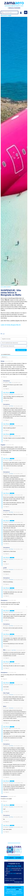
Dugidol (10, 460)
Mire (10, 663)
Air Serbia (7, 324)
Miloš (10, 728)
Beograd (13, 324)
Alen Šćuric (11, 406)
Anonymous (11, 394)
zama (14, 2)
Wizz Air (18, 324)
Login (3, 333)
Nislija (10, 382)
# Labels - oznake (14, 858)
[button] (25, 12)
